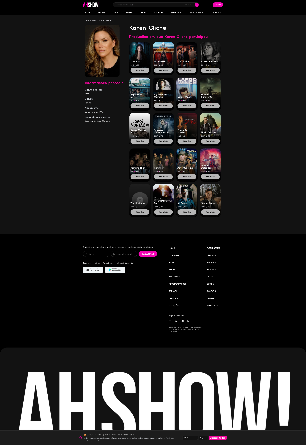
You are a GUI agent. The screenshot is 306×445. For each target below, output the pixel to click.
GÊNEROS (211, 255)
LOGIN (218, 5)
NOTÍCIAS (211, 262)
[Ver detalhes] (140, 56)
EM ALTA (173, 291)
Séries (143, 12)
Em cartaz (216, 12)
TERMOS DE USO (215, 305)
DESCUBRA (174, 255)
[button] (91, 4)
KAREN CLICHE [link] (106, 20)
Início (87, 12)
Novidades (158, 12)
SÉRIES (172, 269)
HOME (87, 20)
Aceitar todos (217, 437)
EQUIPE (210, 284)
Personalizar (192, 438)
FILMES (172, 262)
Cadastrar (148, 254)
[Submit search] (197, 5)
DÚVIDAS (211, 298)
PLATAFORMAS (213, 248)
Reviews (101, 12)
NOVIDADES (174, 277)
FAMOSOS (95, 20)
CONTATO (211, 291)
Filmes (186, 5)
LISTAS (210, 277)
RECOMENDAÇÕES (177, 284)
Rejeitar (203, 438)
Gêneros (175, 12)
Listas (115, 12)
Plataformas (195, 12)
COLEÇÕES (174, 305)
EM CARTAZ (212, 269)
